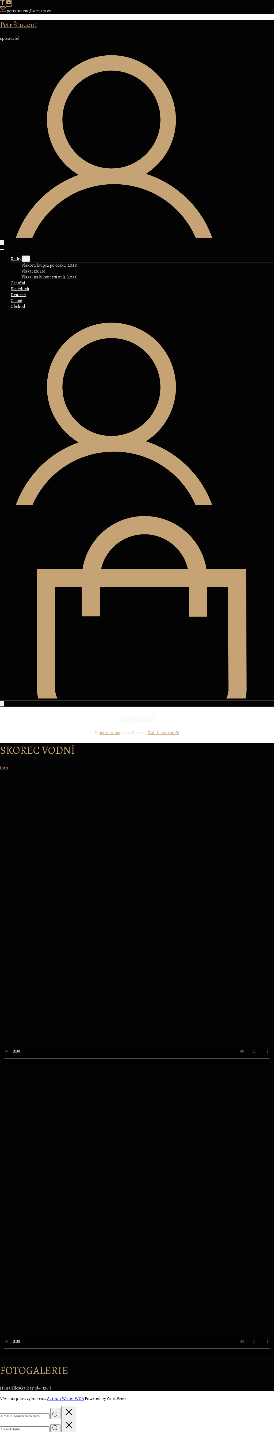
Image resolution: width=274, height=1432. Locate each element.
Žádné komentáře (163, 733)
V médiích (20, 289)
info (4, 768)
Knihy (16, 259)
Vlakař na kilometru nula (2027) (49, 277)
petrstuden (110, 733)
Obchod (18, 306)
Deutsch (18, 295)
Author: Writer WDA (65, 1399)
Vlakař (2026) (33, 271)
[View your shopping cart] (137, 697)
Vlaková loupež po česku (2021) (49, 265)
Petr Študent (18, 24)
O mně (16, 301)
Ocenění (18, 283)
